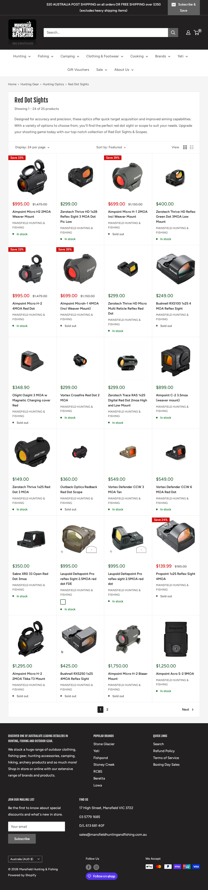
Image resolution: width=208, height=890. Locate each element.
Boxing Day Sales (166, 764)
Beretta (99, 778)
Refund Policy (164, 751)
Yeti (180, 56)
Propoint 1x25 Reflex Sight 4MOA (175, 576)
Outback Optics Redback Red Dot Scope (78, 489)
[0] (196, 32)
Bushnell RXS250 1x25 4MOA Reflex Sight (76, 676)
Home (12, 84)
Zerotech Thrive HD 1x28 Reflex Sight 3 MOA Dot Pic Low (78, 217)
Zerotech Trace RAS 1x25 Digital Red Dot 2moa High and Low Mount (127, 400)
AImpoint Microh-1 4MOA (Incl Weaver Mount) (79, 305)
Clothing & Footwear (102, 56)
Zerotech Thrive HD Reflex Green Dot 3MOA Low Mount (175, 217)
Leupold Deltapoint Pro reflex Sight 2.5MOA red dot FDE (78, 579)
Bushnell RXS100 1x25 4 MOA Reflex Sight (173, 305)
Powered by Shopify (22, 875)
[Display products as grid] (185, 147)
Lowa (97, 785)
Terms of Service (166, 758)
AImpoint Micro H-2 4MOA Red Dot (27, 305)
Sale (99, 70)
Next (185, 709)
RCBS (97, 771)
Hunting (19, 56)
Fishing (43, 56)
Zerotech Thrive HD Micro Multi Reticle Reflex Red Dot (127, 308)
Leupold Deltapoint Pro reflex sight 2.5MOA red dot (125, 579)
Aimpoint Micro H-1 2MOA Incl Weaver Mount (127, 214)
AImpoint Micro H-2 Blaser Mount (127, 676)
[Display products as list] (192, 147)
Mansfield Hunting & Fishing (28, 225)
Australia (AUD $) (21, 859)
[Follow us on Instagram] (96, 867)
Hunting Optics (53, 84)
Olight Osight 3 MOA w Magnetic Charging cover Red (31, 400)
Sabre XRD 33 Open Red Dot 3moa (30, 576)
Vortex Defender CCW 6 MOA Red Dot (174, 489)
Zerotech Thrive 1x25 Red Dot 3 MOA (31, 489)
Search (158, 744)
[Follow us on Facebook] (88, 867)
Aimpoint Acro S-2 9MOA (175, 674)
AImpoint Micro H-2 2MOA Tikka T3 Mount (28, 676)
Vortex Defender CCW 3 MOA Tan (126, 489)
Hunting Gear (30, 84)
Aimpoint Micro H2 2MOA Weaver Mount (31, 214)
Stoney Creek (104, 764)
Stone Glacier (104, 744)
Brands (160, 56)
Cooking (137, 56)
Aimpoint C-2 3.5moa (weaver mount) (172, 397)
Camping (68, 56)
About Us (121, 70)
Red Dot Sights (78, 84)
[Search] (173, 32)
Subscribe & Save (187, 7)
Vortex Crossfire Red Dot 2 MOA (80, 397)
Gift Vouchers (78, 70)
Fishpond (100, 758)
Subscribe (22, 839)
